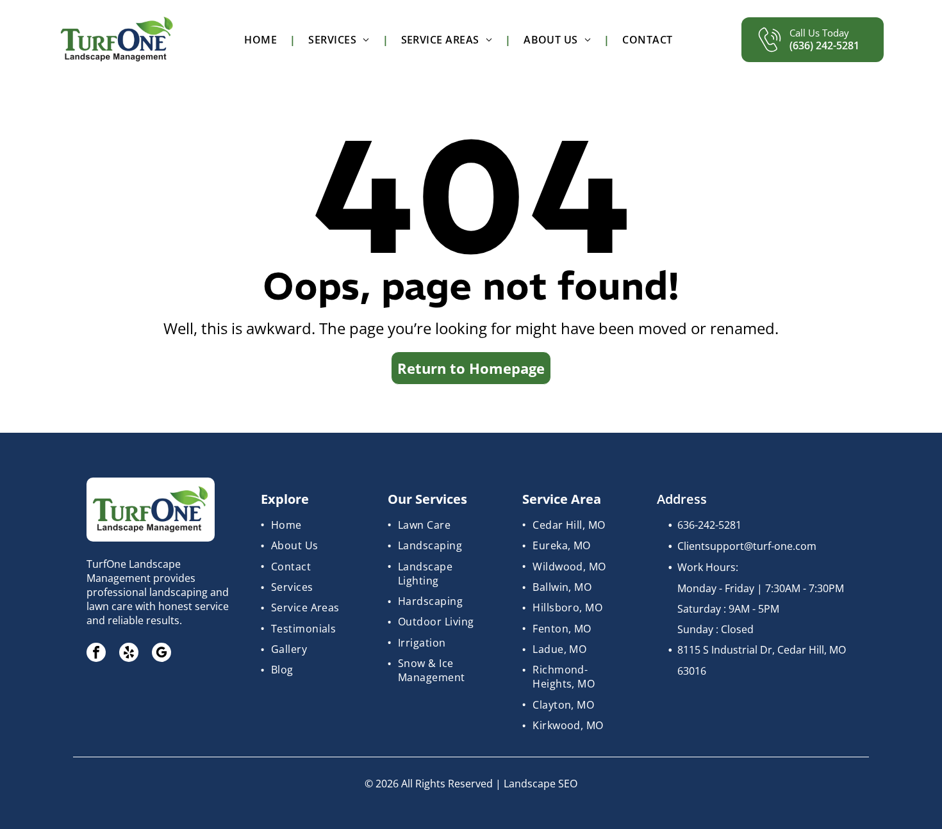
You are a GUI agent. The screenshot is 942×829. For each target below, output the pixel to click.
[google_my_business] (161, 654)
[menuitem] (263, 40)
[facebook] (96, 654)
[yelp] (128, 654)
